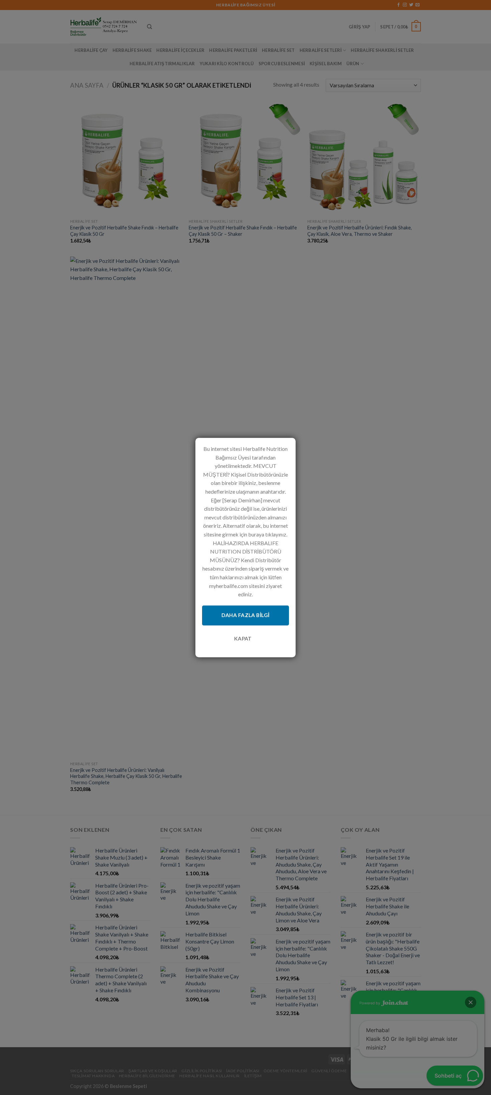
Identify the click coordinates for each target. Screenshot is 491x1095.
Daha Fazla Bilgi (245, 615)
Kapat (243, 638)
